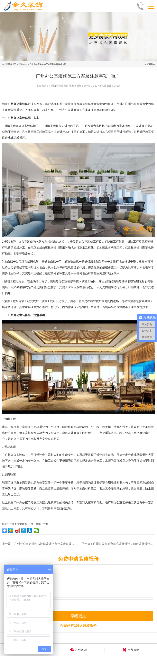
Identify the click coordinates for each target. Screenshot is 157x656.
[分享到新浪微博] (17, 530)
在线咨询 (81, 649)
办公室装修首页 (9, 64)
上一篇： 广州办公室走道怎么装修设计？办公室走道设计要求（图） (45, 543)
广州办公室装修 (18, 524)
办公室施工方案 (39, 524)
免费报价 (133, 649)
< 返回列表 (150, 64)
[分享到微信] (36, 530)
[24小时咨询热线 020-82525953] (142, 6)
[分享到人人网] (30, 530)
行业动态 (23, 64)
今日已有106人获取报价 (78, 626)
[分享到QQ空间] (10, 530)
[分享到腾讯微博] (23, 530)
